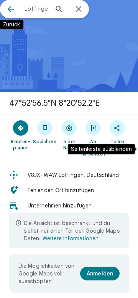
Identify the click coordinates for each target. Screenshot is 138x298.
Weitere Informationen (71, 238)
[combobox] (36, 8)
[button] (69, 175)
